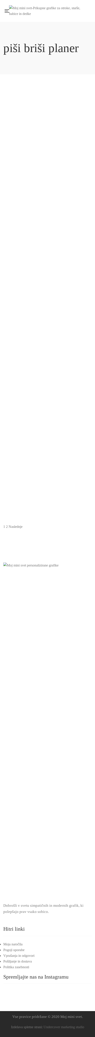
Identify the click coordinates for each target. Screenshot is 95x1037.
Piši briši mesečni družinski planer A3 (47, 281)
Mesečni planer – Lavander (47, 98)
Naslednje (16, 526)
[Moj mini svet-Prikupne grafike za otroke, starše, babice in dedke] (48, 11)
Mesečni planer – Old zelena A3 (47, 207)
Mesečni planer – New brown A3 (47, 134)
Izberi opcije (84, 275)
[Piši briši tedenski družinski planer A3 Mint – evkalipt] (47, 454)
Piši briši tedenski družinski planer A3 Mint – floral (47, 500)
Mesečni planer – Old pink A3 (47, 171)
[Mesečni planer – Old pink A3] (47, 161)
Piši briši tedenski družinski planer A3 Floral (47, 353)
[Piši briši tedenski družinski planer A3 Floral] (47, 344)
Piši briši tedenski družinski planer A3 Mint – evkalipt (47, 463)
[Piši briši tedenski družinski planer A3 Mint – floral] (47, 490)
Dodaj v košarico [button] (84, 93)
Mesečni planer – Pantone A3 (47, 244)
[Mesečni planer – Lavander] (47, 88)
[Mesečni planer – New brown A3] (47, 125)
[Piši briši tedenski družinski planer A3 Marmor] (47, 381)
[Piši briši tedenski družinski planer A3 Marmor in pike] (47, 417)
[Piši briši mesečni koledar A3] (47, 308)
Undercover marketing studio (64, 1027)
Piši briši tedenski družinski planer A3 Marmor (47, 390)
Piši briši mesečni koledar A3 (47, 317)
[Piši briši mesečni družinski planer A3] (47, 271)
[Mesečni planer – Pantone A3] (47, 234)
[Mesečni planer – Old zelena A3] (47, 198)
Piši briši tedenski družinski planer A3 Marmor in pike (47, 427)
